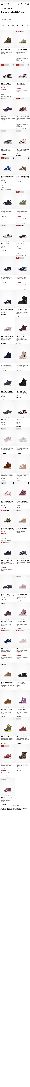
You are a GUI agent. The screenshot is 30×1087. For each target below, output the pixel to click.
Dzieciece (3, 8)
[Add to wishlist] (13, 31)
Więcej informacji (17, 809)
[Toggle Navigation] (1, 4)
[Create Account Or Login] (21, 4)
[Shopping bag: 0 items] (28, 4)
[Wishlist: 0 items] (24, 4)
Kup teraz (27, 1)
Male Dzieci (10, 8)
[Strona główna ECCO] (6, 4)
